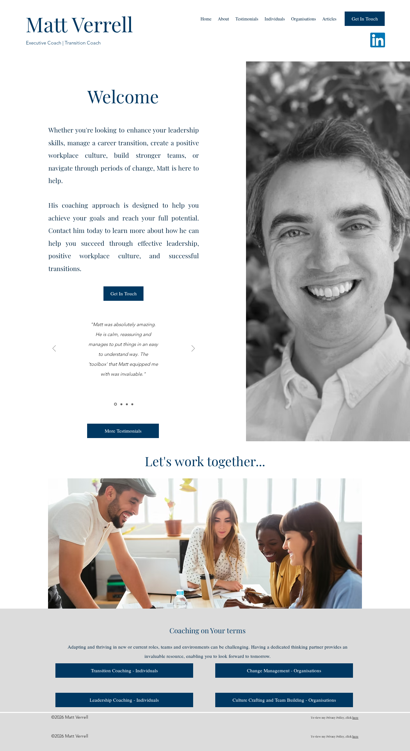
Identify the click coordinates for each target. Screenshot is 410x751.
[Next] (193, 349)
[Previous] (54, 349)
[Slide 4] (132, 404)
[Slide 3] (127, 404)
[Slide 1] (115, 404)
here (355, 717)
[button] (274, 19)
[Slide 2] (121, 404)
